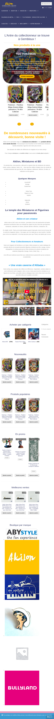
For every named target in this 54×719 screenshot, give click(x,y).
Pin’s (17, 17)
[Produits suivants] (32, 124)
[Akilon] (22, 557)
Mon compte (23, 23)
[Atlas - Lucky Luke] (22, 618)
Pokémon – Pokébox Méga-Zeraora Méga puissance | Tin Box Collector (15, 108)
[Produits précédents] (19, 124)
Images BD (23, 10)
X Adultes (4, 23)
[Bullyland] (22, 688)
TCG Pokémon (26, 17)
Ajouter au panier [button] (7, 382)
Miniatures (32, 10)
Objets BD (14, 10)
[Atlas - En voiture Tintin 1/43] (22, 587)
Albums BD (4, 10)
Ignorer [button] (50, 717)
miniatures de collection (29, 141)
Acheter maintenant (27, 76)
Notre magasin (35, 23)
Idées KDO (14, 23)
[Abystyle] (22, 534)
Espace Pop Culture (38, 17)
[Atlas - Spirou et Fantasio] (22, 653)
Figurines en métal (7, 17)
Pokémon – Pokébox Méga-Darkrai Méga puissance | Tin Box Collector (34, 108)
